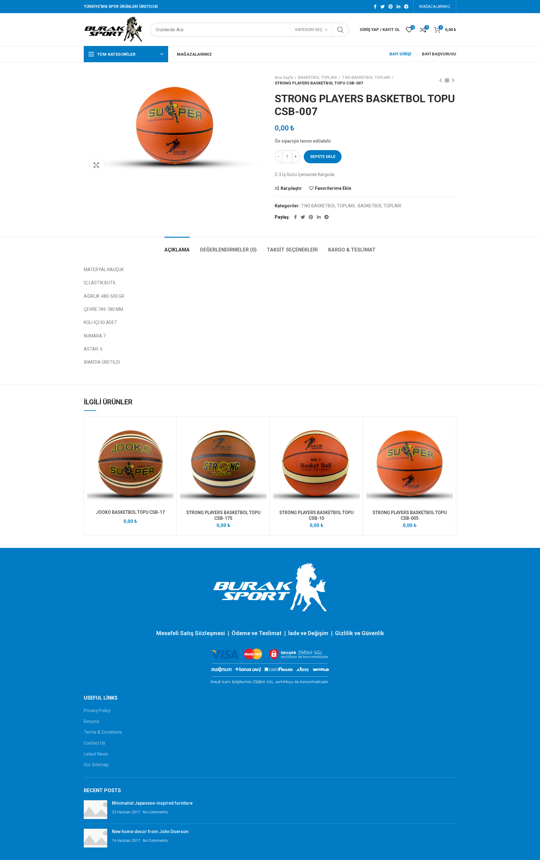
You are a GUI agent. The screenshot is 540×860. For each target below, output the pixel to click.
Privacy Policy (97, 710)
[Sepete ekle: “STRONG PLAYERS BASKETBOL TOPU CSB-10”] (355, 444)
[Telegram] (406, 7)
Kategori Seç (308, 29)
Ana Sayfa (284, 77)
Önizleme (169, 458)
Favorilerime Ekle (333, 188)
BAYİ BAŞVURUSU (439, 54)
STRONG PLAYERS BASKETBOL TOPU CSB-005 (409, 515)
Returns (91, 721)
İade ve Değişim (309, 633)
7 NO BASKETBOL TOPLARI (366, 77)
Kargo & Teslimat (352, 250)
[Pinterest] (391, 7)
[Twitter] (382, 7)
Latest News (96, 753)
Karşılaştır (291, 188)
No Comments (155, 812)
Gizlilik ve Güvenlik (359, 633)
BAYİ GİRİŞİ (400, 54)
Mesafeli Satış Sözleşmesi (190, 633)
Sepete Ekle (322, 156)
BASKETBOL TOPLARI (317, 77)
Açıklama (177, 250)
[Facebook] (375, 7)
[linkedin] (398, 7)
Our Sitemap (96, 764)
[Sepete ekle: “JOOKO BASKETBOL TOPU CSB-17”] (169, 444)
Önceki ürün (441, 80)
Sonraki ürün (453, 80)
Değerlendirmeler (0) (228, 250)
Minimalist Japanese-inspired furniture (152, 803)
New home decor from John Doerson (150, 831)
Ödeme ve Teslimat (257, 633)
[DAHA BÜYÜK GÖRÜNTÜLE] (96, 165)
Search (340, 30)
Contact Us (94, 743)
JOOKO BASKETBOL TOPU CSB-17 (130, 512)
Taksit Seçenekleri (292, 250)
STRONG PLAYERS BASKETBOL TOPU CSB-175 (223, 515)
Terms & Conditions (103, 732)
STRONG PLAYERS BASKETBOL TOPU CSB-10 (316, 515)
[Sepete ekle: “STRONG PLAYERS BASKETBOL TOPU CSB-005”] (448, 444)
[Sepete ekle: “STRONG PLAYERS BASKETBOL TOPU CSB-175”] (262, 444)
